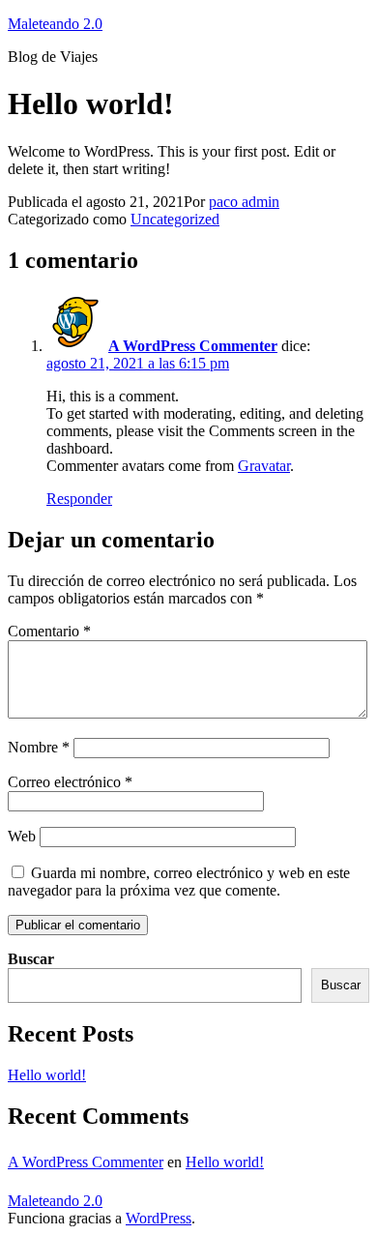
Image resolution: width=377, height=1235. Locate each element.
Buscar (31, 959)
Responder (79, 498)
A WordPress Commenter (192, 346)
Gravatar (264, 465)
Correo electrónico (70, 782)
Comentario (49, 631)
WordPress (158, 1218)
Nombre (39, 747)
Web (22, 836)
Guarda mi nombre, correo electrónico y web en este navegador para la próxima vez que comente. (179, 881)
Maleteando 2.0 (55, 23)
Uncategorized (174, 219)
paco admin (244, 201)
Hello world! (47, 1075)
